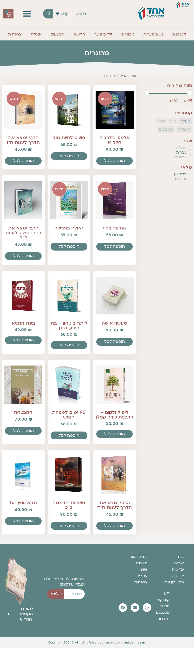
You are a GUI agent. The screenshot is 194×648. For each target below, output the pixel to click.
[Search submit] (48, 13)
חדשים (79, 34)
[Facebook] (123, 607)
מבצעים (57, 34)
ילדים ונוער (103, 34)
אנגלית (36, 34)
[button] (27, 13)
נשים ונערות (153, 34)
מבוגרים (127, 34)
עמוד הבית (128, 76)
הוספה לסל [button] (114, 160)
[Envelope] (135, 607)
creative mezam (133, 642)
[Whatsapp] (147, 607)
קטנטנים (179, 34)
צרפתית (14, 34)
